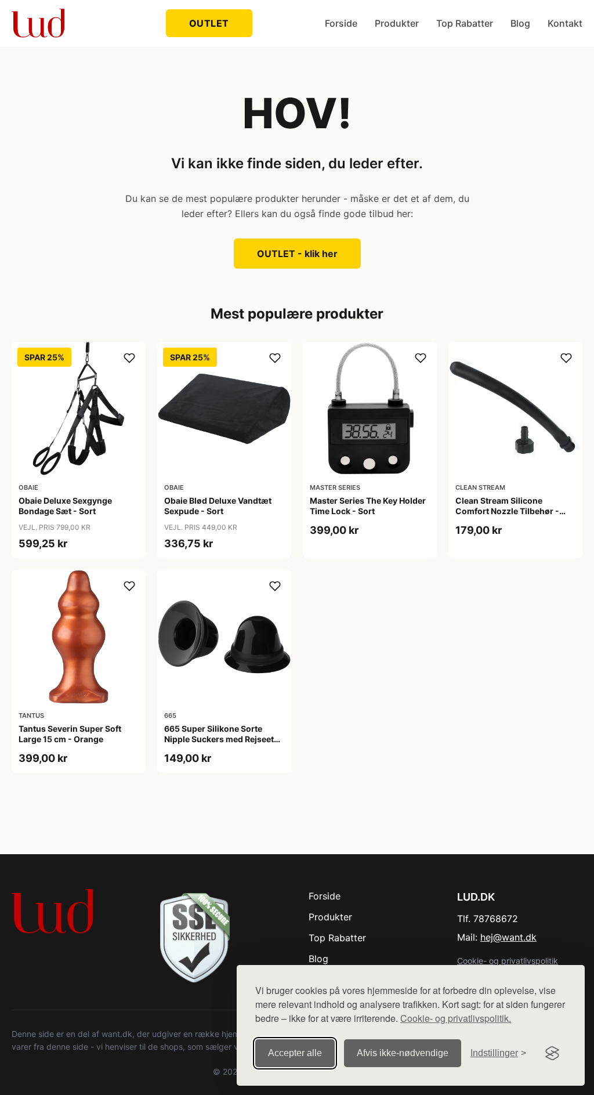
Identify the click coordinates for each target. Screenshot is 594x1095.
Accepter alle (295, 1053)
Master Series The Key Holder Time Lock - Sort (368, 506)
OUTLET (209, 23)
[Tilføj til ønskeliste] (129, 358)
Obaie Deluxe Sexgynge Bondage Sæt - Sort (65, 506)
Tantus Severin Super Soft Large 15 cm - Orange (70, 734)
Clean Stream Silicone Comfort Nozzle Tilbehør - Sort (507, 511)
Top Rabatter (464, 23)
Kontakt (565, 23)
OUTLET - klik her (297, 253)
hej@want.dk (508, 937)
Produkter (397, 23)
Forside (341, 23)
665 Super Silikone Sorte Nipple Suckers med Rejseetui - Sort (222, 739)
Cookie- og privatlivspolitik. (455, 1018)
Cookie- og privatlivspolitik (507, 961)
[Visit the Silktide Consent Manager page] (552, 1053)
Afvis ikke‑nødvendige (402, 1053)
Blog (520, 23)
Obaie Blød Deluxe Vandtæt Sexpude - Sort (217, 506)
